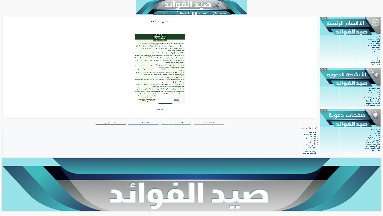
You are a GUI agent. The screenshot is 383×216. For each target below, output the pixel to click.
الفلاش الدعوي (374, 131)
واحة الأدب (376, 60)
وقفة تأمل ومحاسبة (373, 144)
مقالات (377, 54)
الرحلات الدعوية (374, 99)
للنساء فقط (376, 47)
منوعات (377, 56)
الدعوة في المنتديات (372, 103)
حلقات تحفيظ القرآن (372, 101)
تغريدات (377, 58)
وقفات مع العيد (310, 151)
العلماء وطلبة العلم (373, 45)
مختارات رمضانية (310, 145)
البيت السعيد (375, 62)
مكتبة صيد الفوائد (374, 39)
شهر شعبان (312, 143)
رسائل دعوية (375, 51)
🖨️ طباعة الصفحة (209, 122)
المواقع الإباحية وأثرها (372, 142)
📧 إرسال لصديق (110, 122)
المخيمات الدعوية (373, 95)
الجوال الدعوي (375, 135)
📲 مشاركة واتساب (176, 122)
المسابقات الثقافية (373, 93)
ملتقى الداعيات (374, 43)
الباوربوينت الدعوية (373, 140)
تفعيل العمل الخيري (373, 90)
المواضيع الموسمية (309, 153)
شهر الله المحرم (310, 134)
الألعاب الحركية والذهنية (371, 97)
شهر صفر (312, 136)
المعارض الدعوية (374, 138)
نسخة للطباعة (160, 109)
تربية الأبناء (376, 64)
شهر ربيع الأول (310, 138)
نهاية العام (312, 132)
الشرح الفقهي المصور (372, 148)
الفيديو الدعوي (375, 133)
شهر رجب (312, 140)
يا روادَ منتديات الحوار (372, 146)
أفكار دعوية (376, 41)
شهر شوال (312, 147)
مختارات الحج (311, 149)
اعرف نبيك (376, 37)
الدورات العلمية (374, 88)
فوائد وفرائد (375, 49)
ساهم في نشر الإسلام (372, 105)
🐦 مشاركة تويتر (143, 122)
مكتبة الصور (375, 150)
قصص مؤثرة (375, 129)
